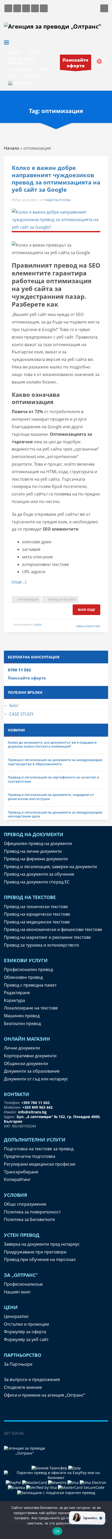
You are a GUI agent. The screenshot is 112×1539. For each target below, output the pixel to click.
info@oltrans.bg (32, 1111)
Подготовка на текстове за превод (38, 1149)
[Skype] (62, 1433)
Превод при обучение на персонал (40, 1259)
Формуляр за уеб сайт (26, 1339)
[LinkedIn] (41, 1433)
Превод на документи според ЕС (37, 882)
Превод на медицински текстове (37, 922)
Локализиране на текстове (31, 1008)
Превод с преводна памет (30, 985)
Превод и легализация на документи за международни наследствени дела (55, 814)
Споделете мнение (23, 1387)
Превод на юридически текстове (37, 914)
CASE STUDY (21, 714)
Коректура (14, 1000)
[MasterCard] (35, 1482)
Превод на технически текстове (36, 906)
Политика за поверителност (32, 1212)
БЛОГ (38, 624)
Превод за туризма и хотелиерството (41, 945)
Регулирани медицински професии (39, 1164)
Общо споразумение (25, 1204)
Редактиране (17, 992)
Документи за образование (32, 1071)
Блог (14, 705)
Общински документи (26, 1063)
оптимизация (28, 599)
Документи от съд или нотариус (36, 1079)
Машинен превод (22, 1016)
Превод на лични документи (33, 851)
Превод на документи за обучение (39, 874)
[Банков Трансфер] (49, 1467)
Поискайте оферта (27, 678)
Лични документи (22, 1048)
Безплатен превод (22, 1023)
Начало (11, 148)
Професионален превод (28, 969)
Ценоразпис (16, 1316)
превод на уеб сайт (62, 599)
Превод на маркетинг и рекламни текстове (47, 937)
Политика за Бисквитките (29, 1219)
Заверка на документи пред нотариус (42, 1244)
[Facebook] (31, 1433)
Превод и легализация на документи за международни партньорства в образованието (55, 761)
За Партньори (18, 1364)
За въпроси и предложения (32, 1379)
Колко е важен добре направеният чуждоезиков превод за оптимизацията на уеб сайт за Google (56, 178)
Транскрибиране (21, 1172)
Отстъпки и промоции (26, 1324)
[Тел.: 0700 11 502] (44, 8)
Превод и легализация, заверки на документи (50, 866)
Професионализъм (23, 1284)
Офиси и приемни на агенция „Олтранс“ (44, 1395)
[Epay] (74, 1467)
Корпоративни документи (30, 1056)
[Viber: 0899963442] (26, 8)
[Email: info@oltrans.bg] (17, 8)
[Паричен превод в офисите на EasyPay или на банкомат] (56, 1474)
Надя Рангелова (58, 200)
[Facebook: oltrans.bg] (8, 8)
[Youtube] (72, 1433)
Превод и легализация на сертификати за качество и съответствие (53, 779)
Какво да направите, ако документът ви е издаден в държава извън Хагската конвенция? (52, 744)
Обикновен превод (23, 977)
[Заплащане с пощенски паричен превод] (56, 1492)
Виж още (86, 609)
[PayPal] (14, 1482)
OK (57, 1531)
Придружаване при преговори (35, 1252)
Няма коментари (88, 626)
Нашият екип (17, 1292)
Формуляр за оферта (25, 1332)
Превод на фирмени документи (36, 859)
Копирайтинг (17, 1179)
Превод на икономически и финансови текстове (53, 929)
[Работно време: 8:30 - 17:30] (35, 8)
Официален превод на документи (38, 843)
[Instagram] (51, 1433)
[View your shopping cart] (102, 62)
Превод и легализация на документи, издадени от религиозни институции (51, 796)
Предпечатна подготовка (29, 1156)
